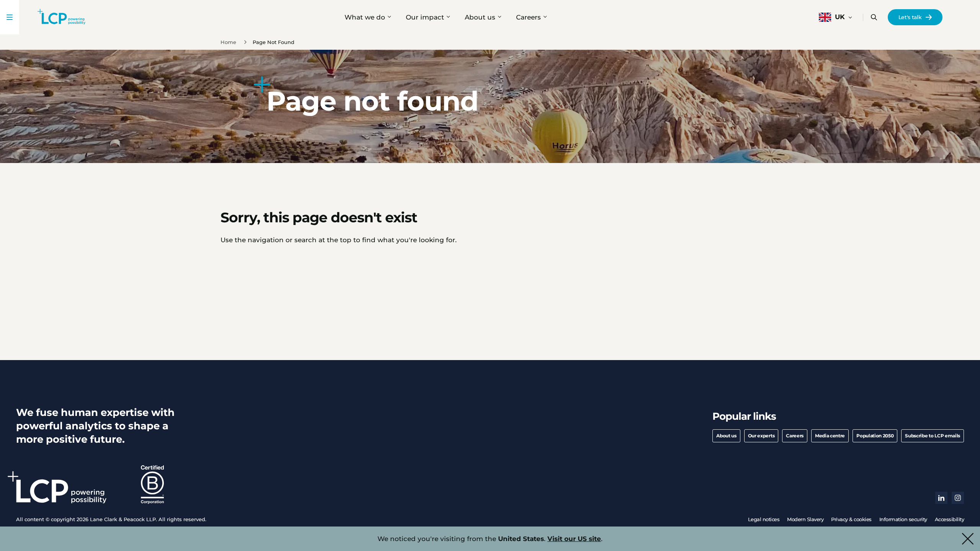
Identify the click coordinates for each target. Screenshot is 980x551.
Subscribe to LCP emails (932, 436)
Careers (528, 17)
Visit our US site (574, 539)
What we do (365, 17)
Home (228, 42)
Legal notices (764, 519)
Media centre (830, 436)
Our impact (425, 17)
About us (480, 17)
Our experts (761, 436)
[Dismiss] (968, 539)
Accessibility (949, 519)
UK (840, 17)
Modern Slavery (805, 519)
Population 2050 (874, 436)
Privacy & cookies (851, 519)
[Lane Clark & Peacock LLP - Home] (61, 17)
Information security (903, 519)
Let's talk (910, 17)
